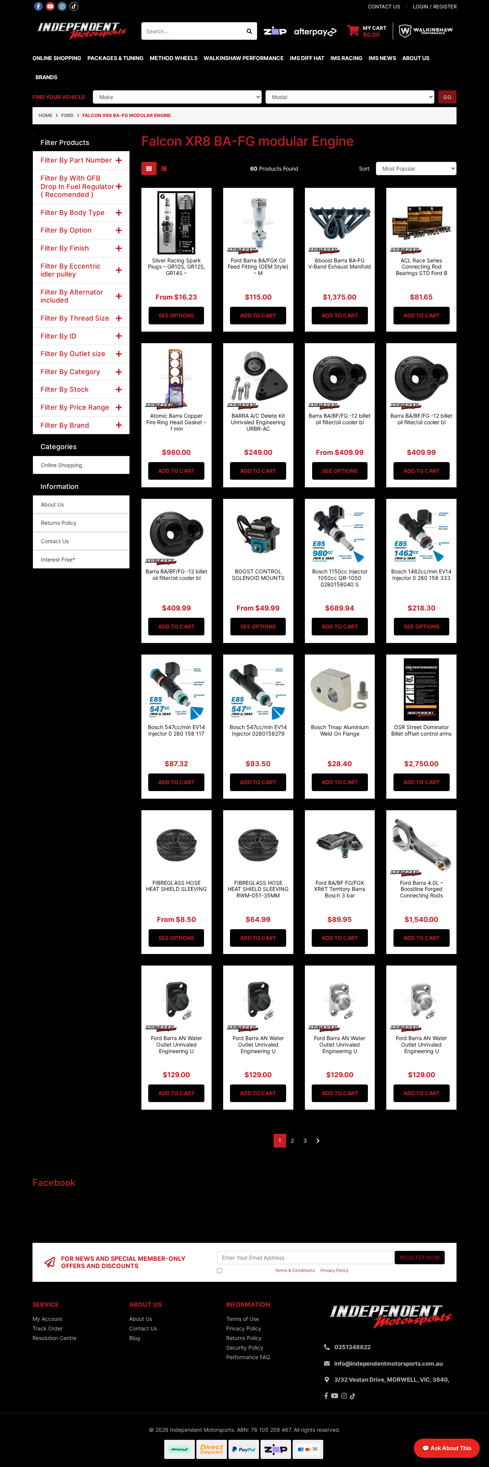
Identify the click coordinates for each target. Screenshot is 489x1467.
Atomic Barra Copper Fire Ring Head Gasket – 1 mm (176, 422)
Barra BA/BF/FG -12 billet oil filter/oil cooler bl (340, 418)
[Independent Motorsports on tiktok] (74, 5)
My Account (47, 1319)
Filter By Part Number (76, 160)
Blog (134, 1338)
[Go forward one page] (318, 1141)
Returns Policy (58, 522)
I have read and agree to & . (286, 1270)
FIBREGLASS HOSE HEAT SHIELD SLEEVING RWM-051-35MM (258, 889)
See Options (176, 315)
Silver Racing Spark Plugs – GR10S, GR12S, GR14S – (176, 267)
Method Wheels (174, 58)
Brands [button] (46, 77)
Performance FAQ (248, 1357)
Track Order (47, 1328)
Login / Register (435, 6)
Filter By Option (66, 230)
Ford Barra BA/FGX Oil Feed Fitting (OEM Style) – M (258, 267)
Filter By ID (58, 336)
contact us (384, 6)
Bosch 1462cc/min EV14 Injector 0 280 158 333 (421, 574)
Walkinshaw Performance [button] (244, 58)
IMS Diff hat (307, 58)
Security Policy (244, 1347)
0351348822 (352, 1347)
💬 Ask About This (446, 1448)
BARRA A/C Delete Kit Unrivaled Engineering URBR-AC (258, 422)
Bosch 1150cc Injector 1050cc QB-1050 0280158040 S (340, 578)
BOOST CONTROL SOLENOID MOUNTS (258, 574)
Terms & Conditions (295, 1270)
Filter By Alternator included (71, 296)
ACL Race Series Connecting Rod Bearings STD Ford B (421, 267)
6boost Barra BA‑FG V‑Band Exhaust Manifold (339, 263)
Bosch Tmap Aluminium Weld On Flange (340, 730)
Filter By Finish (64, 248)
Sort (364, 168)
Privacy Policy (334, 1270)
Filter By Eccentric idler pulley (70, 270)
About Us (415, 58)
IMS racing (346, 58)
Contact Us (55, 541)
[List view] (164, 168)
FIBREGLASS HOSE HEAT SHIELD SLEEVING (176, 885)
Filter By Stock (64, 389)
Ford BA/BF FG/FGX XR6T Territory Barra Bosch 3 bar (339, 889)
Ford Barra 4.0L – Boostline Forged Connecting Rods (421, 889)
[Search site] (249, 31)
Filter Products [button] (64, 142)
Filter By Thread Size (74, 318)
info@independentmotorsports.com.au (388, 1363)
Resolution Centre (54, 1338)
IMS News (382, 58)
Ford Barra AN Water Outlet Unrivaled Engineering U (176, 1044)
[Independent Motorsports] (81, 30)
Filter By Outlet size (72, 354)
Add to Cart (258, 315)
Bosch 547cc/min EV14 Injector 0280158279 (258, 730)
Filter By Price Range (74, 407)
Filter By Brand (64, 425)
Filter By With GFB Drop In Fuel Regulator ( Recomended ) (77, 186)
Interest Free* (58, 559)
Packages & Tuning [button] (115, 58)
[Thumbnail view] (149, 168)
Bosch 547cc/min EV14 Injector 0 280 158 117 (176, 730)
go (447, 97)
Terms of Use (242, 1319)
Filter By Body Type (72, 212)
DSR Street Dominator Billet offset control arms (421, 730)
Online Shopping (56, 58)
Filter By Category (70, 372)
